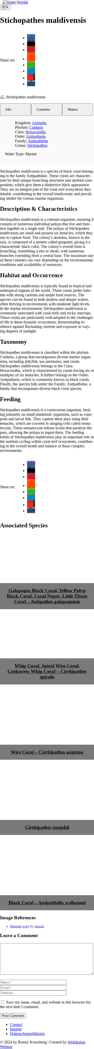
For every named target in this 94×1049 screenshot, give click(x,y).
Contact (16, 1024)
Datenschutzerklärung (27, 1033)
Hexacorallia (36, 132)
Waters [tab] (73, 109)
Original (15, 926)
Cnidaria (36, 127)
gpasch (39, 926)
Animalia (39, 123)
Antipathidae (38, 141)
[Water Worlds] (15, 2)
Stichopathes (37, 145)
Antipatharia (36, 136)
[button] (31, 38)
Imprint (16, 1029)
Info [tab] (8, 109)
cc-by (26, 926)
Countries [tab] (43, 109)
